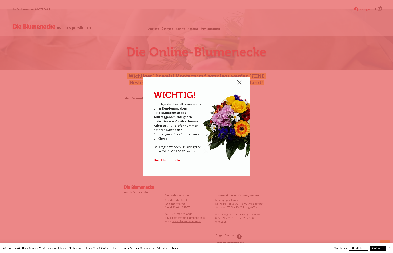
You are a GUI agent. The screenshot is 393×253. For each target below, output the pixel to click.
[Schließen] (389, 248)
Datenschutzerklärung (167, 248)
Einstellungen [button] (340, 248)
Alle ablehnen (358, 248)
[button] (239, 82)
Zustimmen (377, 248)
